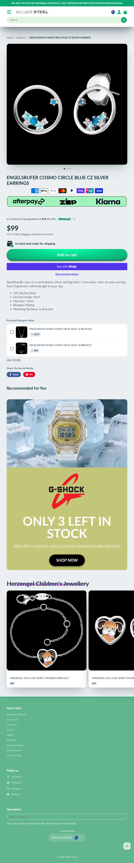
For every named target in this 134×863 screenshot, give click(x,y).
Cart (125, 12)
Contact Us (13, 719)
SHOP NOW (67, 560)
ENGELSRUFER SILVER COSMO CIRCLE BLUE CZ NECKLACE (61, 329)
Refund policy (14, 750)
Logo (32, 12)
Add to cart (67, 254)
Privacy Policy (14, 755)
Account (119, 12)
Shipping (25, 234)
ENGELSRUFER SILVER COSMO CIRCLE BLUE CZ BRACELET (61, 345)
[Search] (124, 20)
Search (10, 729)
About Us (12, 724)
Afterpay (11, 739)
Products (21, 37)
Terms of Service (16, 745)
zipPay (10, 734)
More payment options (67, 274)
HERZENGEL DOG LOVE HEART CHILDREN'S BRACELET (46, 639)
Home (10, 37)
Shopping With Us (16, 714)
